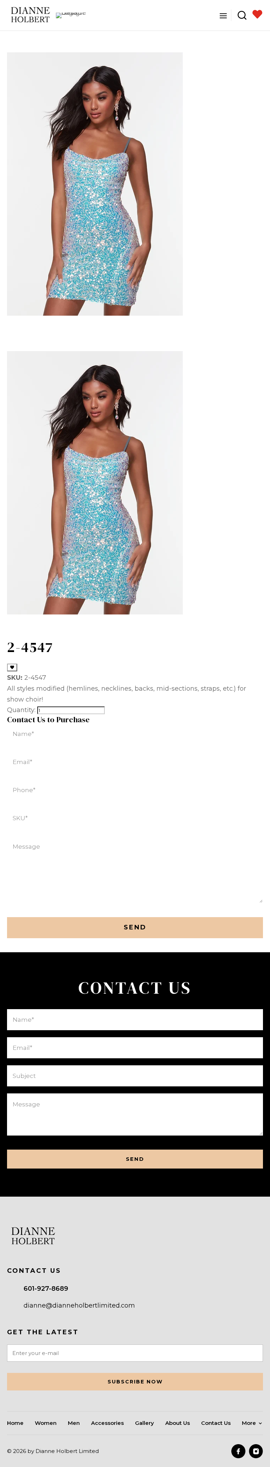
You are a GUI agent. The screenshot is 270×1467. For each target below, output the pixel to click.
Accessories (107, 1423)
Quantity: (21, 710)
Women (46, 1423)
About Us (177, 1423)
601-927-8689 (46, 1288)
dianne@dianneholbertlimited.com (79, 1305)
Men (74, 1423)
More (249, 1423)
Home (15, 1423)
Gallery (144, 1423)
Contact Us (216, 1423)
